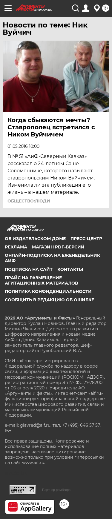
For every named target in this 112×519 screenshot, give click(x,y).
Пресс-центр (86, 238)
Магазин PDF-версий (58, 247)
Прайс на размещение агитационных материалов (41, 280)
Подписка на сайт (29, 269)
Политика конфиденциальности (48, 291)
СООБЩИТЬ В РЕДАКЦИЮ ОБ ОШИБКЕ (49, 300)
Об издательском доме (35, 238)
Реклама (16, 247)
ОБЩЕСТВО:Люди (28, 201)
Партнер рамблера (56, 490)
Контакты (70, 269)
